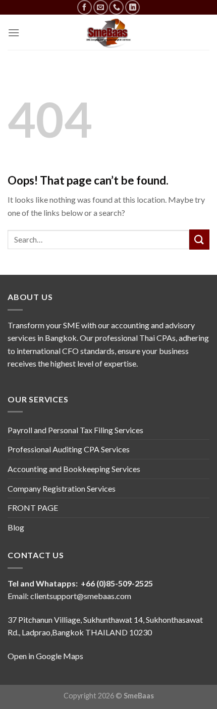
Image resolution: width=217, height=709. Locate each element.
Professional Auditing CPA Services (69, 449)
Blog (16, 527)
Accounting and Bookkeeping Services (74, 469)
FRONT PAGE (33, 507)
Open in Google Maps (45, 656)
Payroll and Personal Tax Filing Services (75, 430)
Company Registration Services (62, 488)
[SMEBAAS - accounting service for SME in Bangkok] (108, 32)
